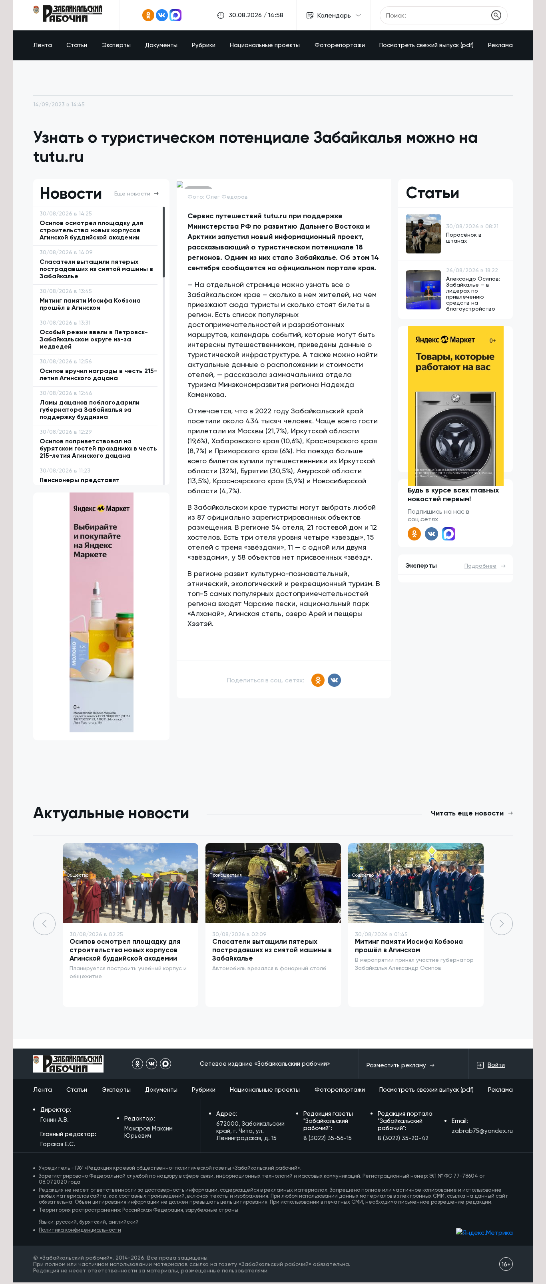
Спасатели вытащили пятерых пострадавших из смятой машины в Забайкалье (272, 949)
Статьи (76, 45)
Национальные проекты (265, 45)
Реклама (500, 45)
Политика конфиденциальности (80, 1230)
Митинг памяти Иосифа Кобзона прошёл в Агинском (409, 945)
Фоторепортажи (340, 45)
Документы (161, 45)
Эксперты (116, 45)
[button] (501, 924)
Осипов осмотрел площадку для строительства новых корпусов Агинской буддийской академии (125, 949)
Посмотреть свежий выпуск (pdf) (426, 45)
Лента (42, 45)
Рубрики (203, 45)
